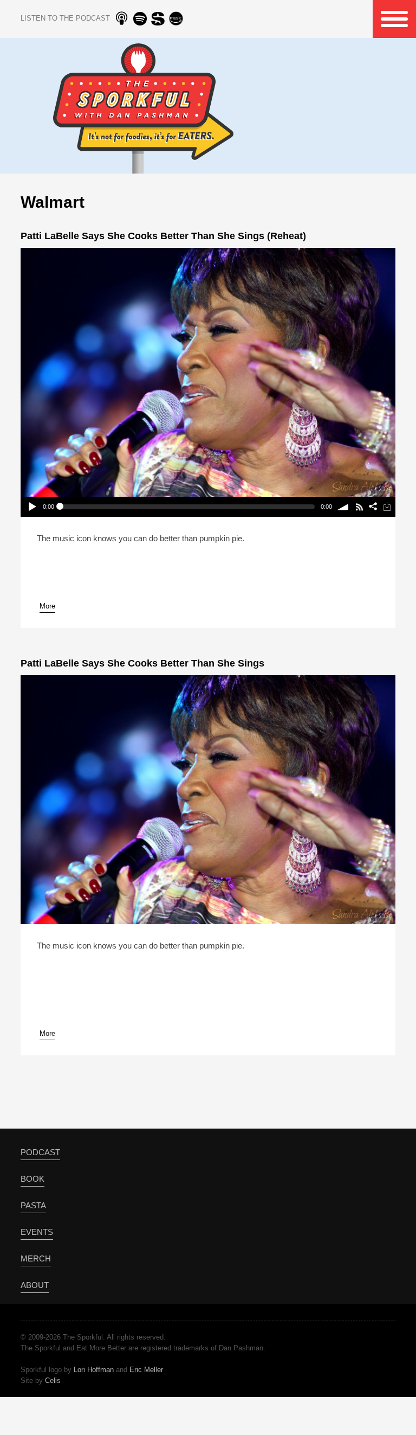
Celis (53, 1380)
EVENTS (37, 1232)
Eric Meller (146, 1370)
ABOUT (35, 1285)
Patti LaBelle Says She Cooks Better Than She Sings (142, 663)
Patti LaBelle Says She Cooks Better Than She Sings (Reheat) (163, 235)
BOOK (32, 1178)
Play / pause (31, 506)
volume (343, 506)
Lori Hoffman (94, 1370)
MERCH (36, 1258)
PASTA (33, 1205)
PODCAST (40, 1152)
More (47, 606)
